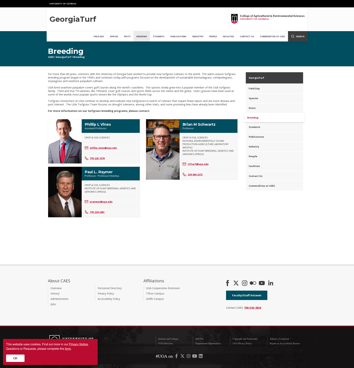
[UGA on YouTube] (195, 357)
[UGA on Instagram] (189, 357)
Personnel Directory (110, 288)
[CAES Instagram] (245, 283)
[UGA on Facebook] (177, 357)
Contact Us (247, 36)
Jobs (53, 304)
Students (158, 36)
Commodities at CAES (272, 36)
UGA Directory (165, 343)
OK (15, 358)
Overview (56, 288)
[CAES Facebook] (227, 283)
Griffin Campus (155, 299)
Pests (127, 36)
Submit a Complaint (279, 338)
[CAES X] (236, 283)
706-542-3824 (252, 307)
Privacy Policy (106, 293)
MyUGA (199, 338)
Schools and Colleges (168, 338)
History (55, 293)
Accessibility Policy (109, 299)
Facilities (228, 36)
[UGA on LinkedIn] (200, 357)
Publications (178, 36)
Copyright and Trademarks (245, 338)
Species (114, 36)
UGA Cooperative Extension (163, 288)
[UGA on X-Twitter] (183, 357)
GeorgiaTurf (63, 57)
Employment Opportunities (208, 343)
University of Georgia (63, 3)
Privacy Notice (78, 344)
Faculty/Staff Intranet (246, 295)
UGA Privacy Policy (242, 343)
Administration (59, 299)
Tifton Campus (155, 293)
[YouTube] (261, 283)
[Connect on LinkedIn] (270, 283)
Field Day (99, 36)
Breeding (141, 36)
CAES (51, 57)
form (68, 348)
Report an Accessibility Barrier (285, 343)
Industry (197, 36)
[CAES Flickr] (253, 283)
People (213, 36)
